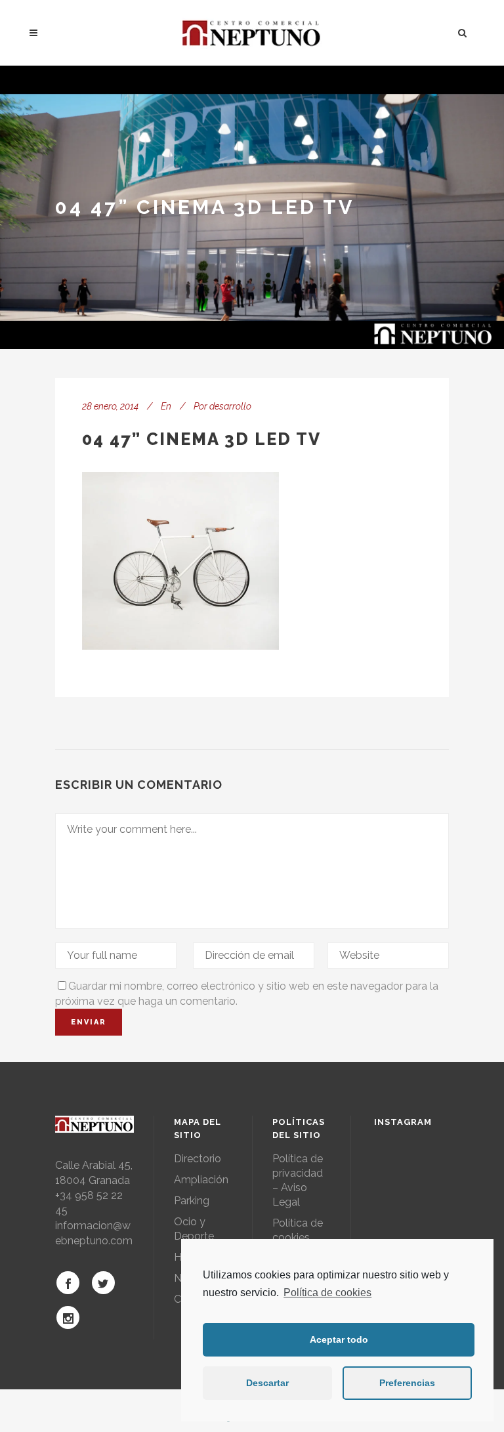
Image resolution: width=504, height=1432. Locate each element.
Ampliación (201, 1179)
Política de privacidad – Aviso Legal (297, 1180)
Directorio (197, 1158)
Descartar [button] (267, 1383)
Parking (191, 1200)
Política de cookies (327, 1292)
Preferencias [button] (407, 1383)
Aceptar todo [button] (339, 1339)
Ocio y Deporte (194, 1228)
